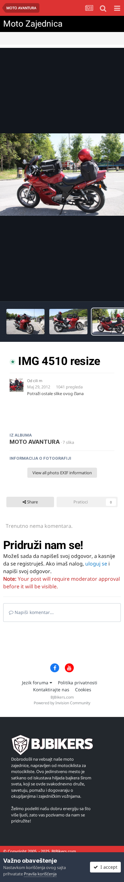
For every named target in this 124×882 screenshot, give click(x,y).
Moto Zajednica (33, 24)
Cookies (83, 690)
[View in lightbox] (62, 174)
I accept (107, 867)
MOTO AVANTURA (35, 441)
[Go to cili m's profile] (17, 385)
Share (32, 502)
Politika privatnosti (77, 683)
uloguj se (96, 563)
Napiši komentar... (33, 612)
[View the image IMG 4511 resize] (68, 321)
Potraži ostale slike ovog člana (55, 393)
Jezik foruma (36, 683)
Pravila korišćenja (40, 874)
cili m (37, 380)
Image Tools (98, 290)
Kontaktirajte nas (51, 690)
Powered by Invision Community (62, 703)
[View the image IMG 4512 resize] (25, 321)
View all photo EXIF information (62, 473)
